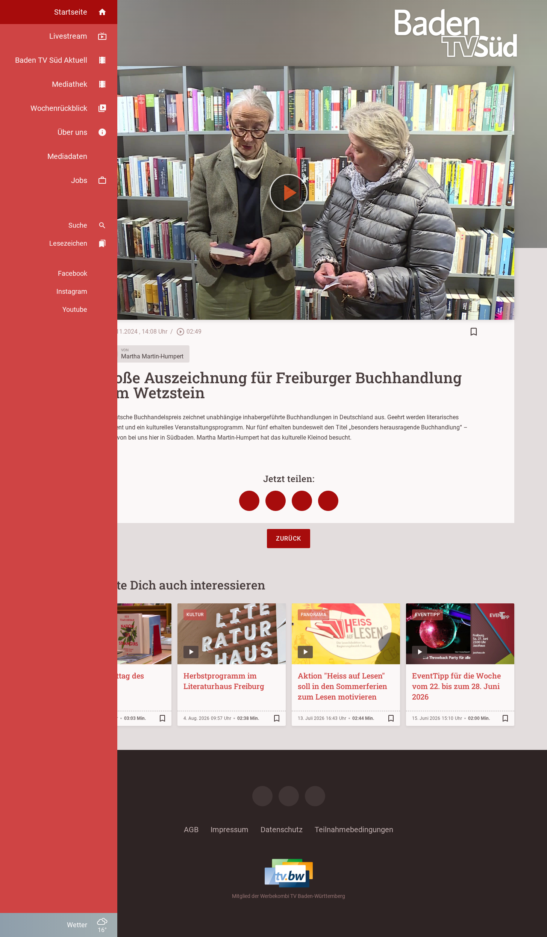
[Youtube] (315, 796)
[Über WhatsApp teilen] (302, 501)
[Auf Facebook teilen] (249, 501)
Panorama (313, 614)
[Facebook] (262, 796)
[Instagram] (289, 796)
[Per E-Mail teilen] (328, 501)
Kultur (195, 614)
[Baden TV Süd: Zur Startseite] (456, 33)
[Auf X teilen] (275, 501)
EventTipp (427, 614)
